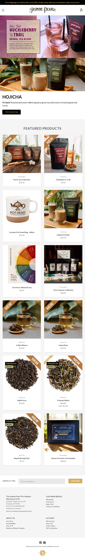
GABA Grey (21, 400)
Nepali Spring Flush (22, 458)
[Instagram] (40, 542)
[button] (11, 112)
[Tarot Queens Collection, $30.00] (63, 264)
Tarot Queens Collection (63, 290)
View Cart (49, 523)
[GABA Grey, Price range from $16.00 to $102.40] (22, 375)
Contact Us (50, 502)
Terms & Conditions (53, 506)
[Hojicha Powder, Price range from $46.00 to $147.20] (63, 209)
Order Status (50, 526)
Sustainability (10, 523)
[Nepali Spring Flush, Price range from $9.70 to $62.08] (22, 432)
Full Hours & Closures (13, 508)
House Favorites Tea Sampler (63, 458)
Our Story (9, 521)
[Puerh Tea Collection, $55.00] (22, 154)
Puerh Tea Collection (21, 180)
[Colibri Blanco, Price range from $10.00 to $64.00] (22, 319)
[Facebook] (44, 542)
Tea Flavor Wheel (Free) (22, 287)
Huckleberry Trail (63, 180)
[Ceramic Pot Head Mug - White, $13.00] (22, 209)
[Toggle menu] (3, 10)
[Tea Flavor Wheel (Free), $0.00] (22, 264)
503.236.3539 (20, 506)
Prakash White (63, 400)
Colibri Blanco (22, 345)
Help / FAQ (50, 504)
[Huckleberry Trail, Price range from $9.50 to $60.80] (63, 154)
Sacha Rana (63, 345)
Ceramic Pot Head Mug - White (21, 232)
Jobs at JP (9, 526)
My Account (50, 521)
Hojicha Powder (63, 235)
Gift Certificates (51, 528)
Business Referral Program (15, 528)
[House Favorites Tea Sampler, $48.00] (63, 432)
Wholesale (49, 499)
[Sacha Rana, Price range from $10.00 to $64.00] (63, 319)
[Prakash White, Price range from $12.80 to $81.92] (63, 375)
